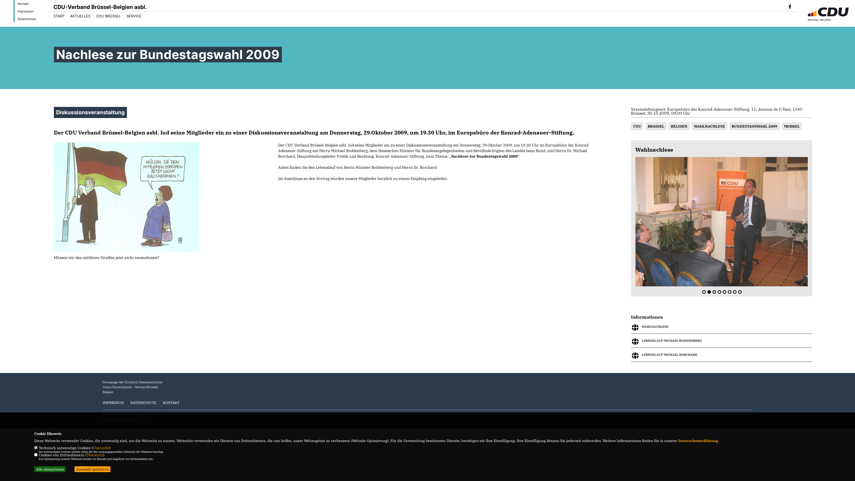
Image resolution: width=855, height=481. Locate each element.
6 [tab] (729, 292)
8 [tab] (740, 292)
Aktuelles (80, 16)
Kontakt (23, 4)
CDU (637, 126)
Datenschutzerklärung (698, 440)
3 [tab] (714, 292)
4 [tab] (719, 292)
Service (133, 16)
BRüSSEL (656, 126)
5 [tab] (724, 292)
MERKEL (792, 126)
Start (59, 16)
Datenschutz (27, 19)
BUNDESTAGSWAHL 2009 (754, 126)
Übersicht (101, 448)
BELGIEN (679, 126)
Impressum (26, 11)
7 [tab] (735, 292)
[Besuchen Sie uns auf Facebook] (790, 7)
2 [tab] (709, 292)
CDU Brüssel (108, 16)
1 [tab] (704, 292)
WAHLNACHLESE (709, 126)
